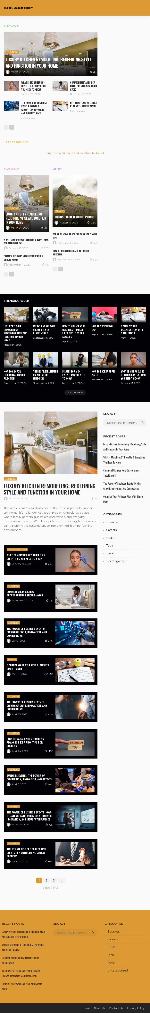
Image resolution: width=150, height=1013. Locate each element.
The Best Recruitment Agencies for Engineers (45, 374)
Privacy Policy (135, 1008)
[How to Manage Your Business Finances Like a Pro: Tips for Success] (75, 314)
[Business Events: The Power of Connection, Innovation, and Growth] (75, 780)
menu (140, 4)
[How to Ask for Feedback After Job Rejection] (16, 359)
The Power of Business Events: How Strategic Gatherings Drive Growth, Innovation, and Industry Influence (29, 815)
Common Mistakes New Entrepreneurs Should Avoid (83, 85)
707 (46, 248)
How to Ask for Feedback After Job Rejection (70, 252)
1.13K (50, 674)
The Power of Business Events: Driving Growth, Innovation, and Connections (34, 108)
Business (12, 52)
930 (95, 242)
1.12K (93, 222)
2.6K (95, 259)
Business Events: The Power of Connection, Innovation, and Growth (29, 777)
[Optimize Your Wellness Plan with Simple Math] (60, 106)
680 (50, 784)
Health (12, 659)
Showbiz (11, 26)
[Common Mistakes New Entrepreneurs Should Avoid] (60, 86)
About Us (99, 1008)
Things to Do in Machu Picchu (74, 217)
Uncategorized (17, 549)
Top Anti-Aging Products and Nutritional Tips (75, 236)
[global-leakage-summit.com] (18, 7)
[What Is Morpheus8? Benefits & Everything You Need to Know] (11, 86)
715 (47, 264)
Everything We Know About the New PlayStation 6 (44, 329)
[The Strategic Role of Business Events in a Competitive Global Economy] (75, 854)
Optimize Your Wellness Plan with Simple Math (83, 104)
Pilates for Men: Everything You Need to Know (73, 374)
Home (86, 1008)
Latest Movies (16, 142)
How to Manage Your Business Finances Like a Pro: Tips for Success (73, 331)
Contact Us (116, 1008)
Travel (59, 211)
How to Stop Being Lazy (102, 328)
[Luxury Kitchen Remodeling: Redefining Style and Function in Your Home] (50, 54)
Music (57, 169)
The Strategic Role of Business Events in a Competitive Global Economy (26, 852)
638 (50, 861)
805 (50, 714)
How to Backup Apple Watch (103, 373)
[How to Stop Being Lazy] (104, 314)
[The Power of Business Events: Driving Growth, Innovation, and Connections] (11, 106)
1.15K (50, 751)
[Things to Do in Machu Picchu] (75, 201)
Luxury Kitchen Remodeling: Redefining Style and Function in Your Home (48, 62)
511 (94, 71)
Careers (111, 530)
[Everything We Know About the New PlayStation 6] (45, 314)
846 (50, 640)
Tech (109, 545)
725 (51, 824)
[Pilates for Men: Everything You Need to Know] (75, 359)
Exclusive (11, 169)
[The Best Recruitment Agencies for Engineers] (45, 359)
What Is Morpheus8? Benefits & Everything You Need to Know (33, 85)
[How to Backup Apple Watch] (104, 359)
